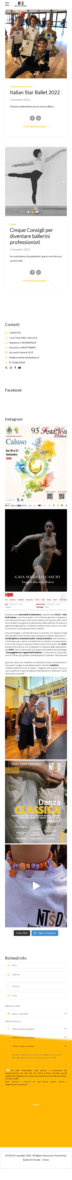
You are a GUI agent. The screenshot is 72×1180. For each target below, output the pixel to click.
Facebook (13, 389)
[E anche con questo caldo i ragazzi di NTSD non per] (36, 717)
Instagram (14, 418)
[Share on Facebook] (32, 117)
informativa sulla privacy (34, 1070)
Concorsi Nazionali (21, 86)
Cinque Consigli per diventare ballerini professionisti (31, 235)
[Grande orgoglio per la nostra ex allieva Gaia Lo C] (36, 549)
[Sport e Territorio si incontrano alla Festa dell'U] (36, 633)
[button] (63, 43)
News (13, 223)
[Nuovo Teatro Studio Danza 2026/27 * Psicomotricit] (36, 801)
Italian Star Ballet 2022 (35, 91)
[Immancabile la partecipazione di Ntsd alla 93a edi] (36, 465)
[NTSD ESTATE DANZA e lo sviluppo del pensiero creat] (36, 885)
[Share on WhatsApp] (38, 117)
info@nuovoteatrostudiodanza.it (16, 1084)
